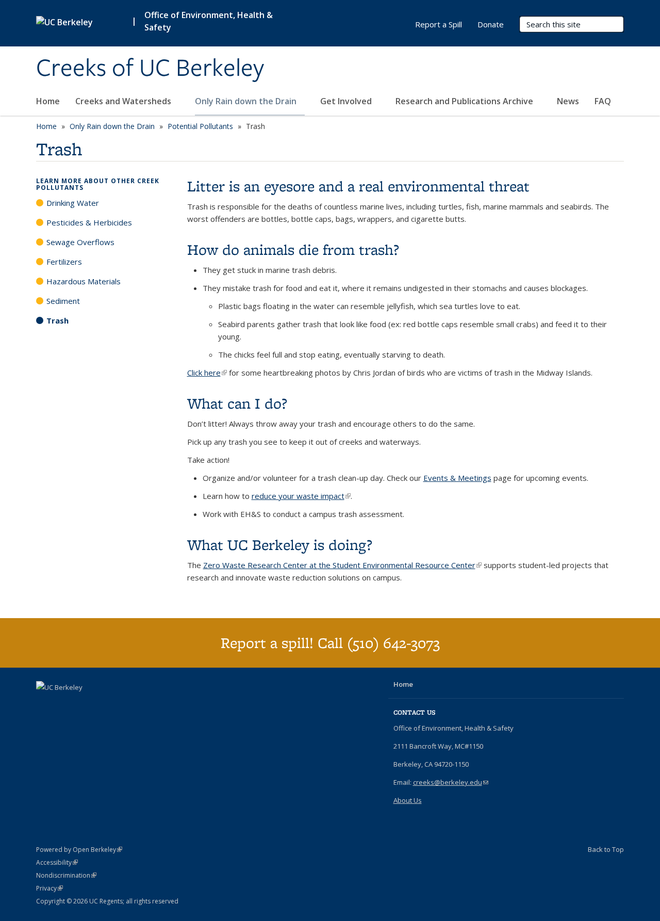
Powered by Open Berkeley (79, 849)
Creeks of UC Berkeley (150, 68)
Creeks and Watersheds (124, 101)
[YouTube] (45, 705)
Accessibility (57, 862)
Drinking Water (72, 203)
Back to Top (606, 849)
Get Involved (347, 101)
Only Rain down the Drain (247, 101)
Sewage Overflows (80, 242)
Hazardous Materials (83, 281)
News (568, 101)
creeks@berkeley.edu (450, 782)
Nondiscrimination (66, 875)
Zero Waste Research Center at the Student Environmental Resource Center (342, 565)
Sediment (63, 301)
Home (48, 101)
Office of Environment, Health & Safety (208, 21)
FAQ (603, 101)
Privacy (49, 888)
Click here (207, 372)
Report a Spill (438, 24)
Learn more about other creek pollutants (97, 184)
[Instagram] (65, 705)
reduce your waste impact (301, 496)
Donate (490, 24)
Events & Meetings (457, 478)
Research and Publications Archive (465, 101)
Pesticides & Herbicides (89, 222)
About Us (407, 800)
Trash (57, 320)
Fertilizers (64, 261)
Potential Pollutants (200, 126)
